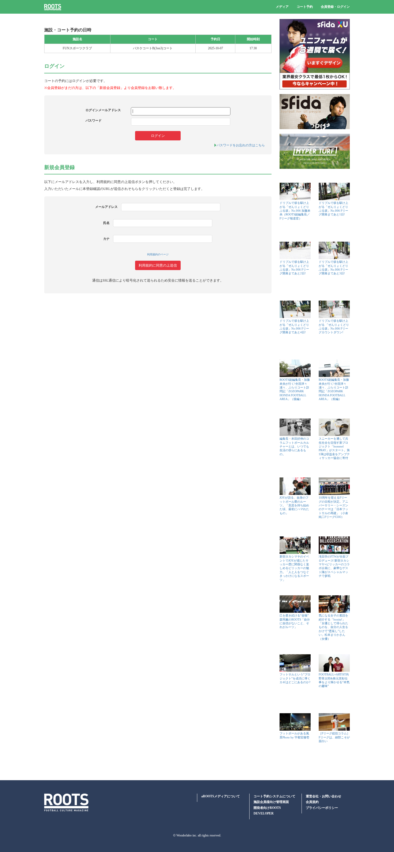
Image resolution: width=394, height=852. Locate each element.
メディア (282, 7)
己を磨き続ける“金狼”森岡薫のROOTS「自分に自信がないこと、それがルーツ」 (295, 621)
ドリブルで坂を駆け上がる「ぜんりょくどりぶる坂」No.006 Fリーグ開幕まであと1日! (333, 208)
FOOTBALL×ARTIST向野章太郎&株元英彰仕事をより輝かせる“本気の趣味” (334, 680)
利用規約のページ (158, 254)
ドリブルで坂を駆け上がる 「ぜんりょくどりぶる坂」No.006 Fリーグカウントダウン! (334, 326)
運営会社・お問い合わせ (323, 796)
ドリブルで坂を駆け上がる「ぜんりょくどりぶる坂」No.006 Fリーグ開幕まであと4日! (294, 326)
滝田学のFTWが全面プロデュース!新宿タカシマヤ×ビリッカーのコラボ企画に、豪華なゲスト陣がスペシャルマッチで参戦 (334, 566)
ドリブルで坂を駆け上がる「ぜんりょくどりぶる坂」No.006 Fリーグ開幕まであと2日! (294, 267)
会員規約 (312, 802)
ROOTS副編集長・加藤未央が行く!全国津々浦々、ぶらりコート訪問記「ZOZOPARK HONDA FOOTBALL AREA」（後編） (295, 389)
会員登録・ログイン (335, 7)
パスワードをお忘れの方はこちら (241, 145)
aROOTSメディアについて (220, 796)
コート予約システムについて (274, 796)
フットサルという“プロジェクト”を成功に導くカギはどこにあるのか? (295, 678)
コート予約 (305, 7)
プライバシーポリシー (322, 808)
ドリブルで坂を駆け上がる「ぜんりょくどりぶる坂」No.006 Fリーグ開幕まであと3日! (333, 267)
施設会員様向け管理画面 (271, 802)
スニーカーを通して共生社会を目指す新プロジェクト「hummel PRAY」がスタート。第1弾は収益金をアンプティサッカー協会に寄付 (334, 448)
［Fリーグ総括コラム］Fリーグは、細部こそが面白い (334, 737)
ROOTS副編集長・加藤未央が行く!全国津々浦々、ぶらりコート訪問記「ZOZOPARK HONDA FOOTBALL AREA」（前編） (334, 389)
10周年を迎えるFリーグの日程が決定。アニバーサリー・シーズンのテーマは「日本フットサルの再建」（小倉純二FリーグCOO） (333, 507)
